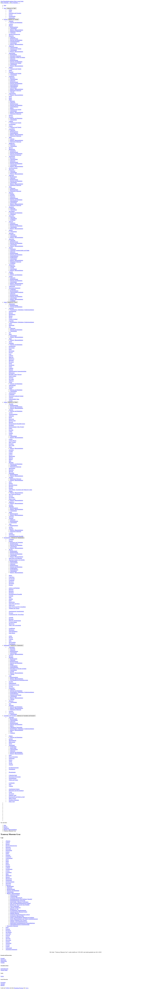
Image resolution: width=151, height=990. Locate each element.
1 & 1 (27, 988)
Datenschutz (4, 961)
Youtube (3, 984)
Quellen (3, 962)
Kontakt (3, 958)
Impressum (3, 959)
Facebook (3, 982)
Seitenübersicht (4, 968)
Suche (2, 976)
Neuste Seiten (4, 970)
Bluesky (3, 985)
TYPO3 (8, 988)
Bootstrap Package (18, 988)
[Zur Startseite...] (10, 2)
